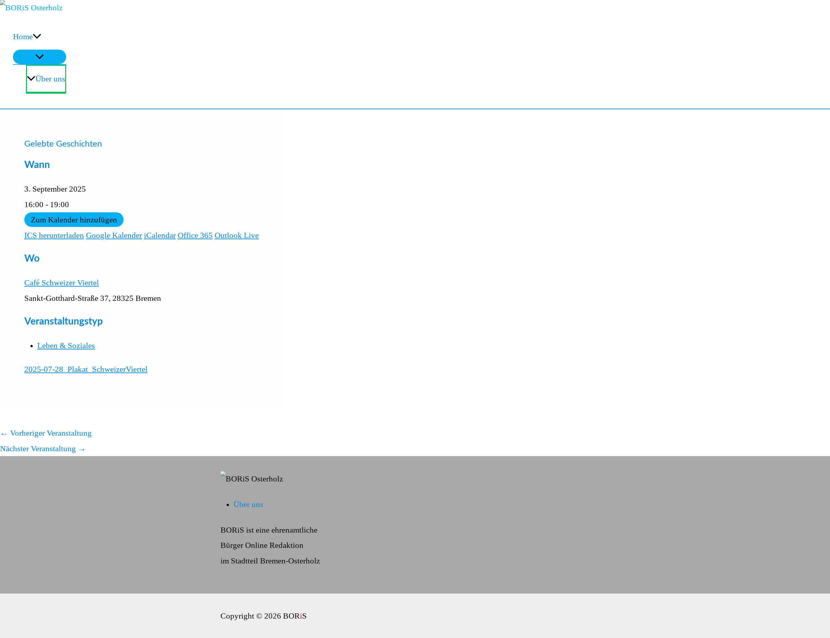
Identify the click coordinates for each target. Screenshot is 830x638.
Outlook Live (237, 235)
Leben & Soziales (66, 345)
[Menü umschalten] (39, 57)
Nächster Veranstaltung (43, 448)
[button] (37, 37)
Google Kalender (114, 235)
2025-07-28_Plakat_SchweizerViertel (86, 369)
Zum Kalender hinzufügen (74, 219)
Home (23, 36)
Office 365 (195, 235)
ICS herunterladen (54, 235)
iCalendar (160, 235)
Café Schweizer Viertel (61, 282)
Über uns (50, 78)
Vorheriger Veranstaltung (46, 433)
